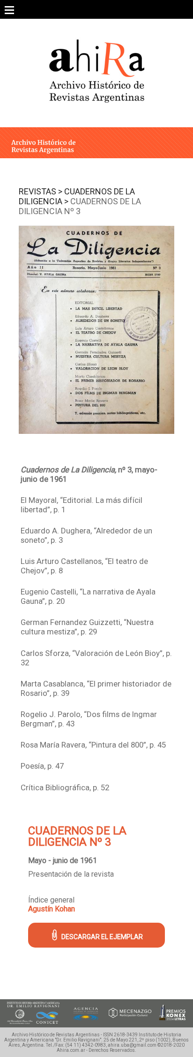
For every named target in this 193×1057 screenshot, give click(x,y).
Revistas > (40, 191)
